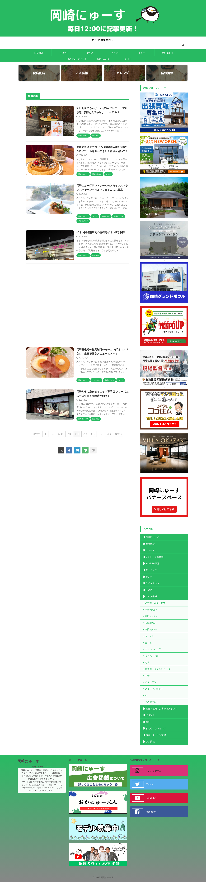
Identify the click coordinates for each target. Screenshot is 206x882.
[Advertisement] (77, 304)
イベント (116, 52)
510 (69, 433)
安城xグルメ (151, 622)
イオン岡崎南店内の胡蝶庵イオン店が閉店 (100, 232)
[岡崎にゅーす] (77, 450)
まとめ (141, 52)
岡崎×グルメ (151, 609)
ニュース (64, 52)
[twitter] (61, 450)
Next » (118, 433)
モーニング (151, 570)
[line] (85, 450)
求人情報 (150, 741)
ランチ (149, 576)
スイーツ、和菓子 (154, 688)
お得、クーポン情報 (156, 735)
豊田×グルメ (151, 616)
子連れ (149, 589)
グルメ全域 (151, 596)
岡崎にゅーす (152, 537)
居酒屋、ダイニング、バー (158, 669)
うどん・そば (152, 655)
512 (85, 433)
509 (60, 433)
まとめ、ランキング (156, 728)
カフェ (148, 642)
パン (147, 695)
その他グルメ (152, 702)
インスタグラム (154, 770)
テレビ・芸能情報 (155, 556)
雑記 (148, 721)
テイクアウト (152, 583)
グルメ (90, 52)
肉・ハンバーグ (153, 649)
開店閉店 (38, 52)
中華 (147, 675)
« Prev (36, 433)
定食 (147, 662)
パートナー (129, 59)
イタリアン (150, 682)
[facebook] (69, 450)
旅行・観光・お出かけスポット (161, 708)
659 (109, 433)
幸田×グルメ (151, 629)
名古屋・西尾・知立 (155, 603)
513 (93, 433)
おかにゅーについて (77, 59)
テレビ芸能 (167, 52)
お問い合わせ (103, 59)
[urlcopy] (93, 450)
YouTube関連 (152, 563)
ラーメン (149, 636)
